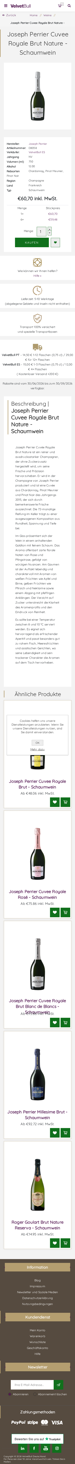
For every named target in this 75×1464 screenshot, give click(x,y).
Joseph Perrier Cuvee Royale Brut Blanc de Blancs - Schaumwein (37, 1006)
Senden (58, 1385)
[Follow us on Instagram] (56, 1448)
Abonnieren (21, 1394)
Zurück (11, 15)
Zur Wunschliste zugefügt (55, 242)
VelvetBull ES (37, 152)
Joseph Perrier (38, 144)
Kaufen (32, 242)
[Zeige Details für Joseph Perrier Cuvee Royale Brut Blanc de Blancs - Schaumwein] (37, 964)
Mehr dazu (37, 749)
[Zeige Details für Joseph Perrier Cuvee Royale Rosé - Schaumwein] (37, 854)
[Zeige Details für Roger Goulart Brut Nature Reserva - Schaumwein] (37, 1184)
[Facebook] (34, 1448)
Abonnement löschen (52, 1394)
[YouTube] (45, 1448)
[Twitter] (22, 1448)
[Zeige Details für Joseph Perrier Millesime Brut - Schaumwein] (37, 1074)
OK (37, 742)
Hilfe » (37, 275)
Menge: (28, 231)
